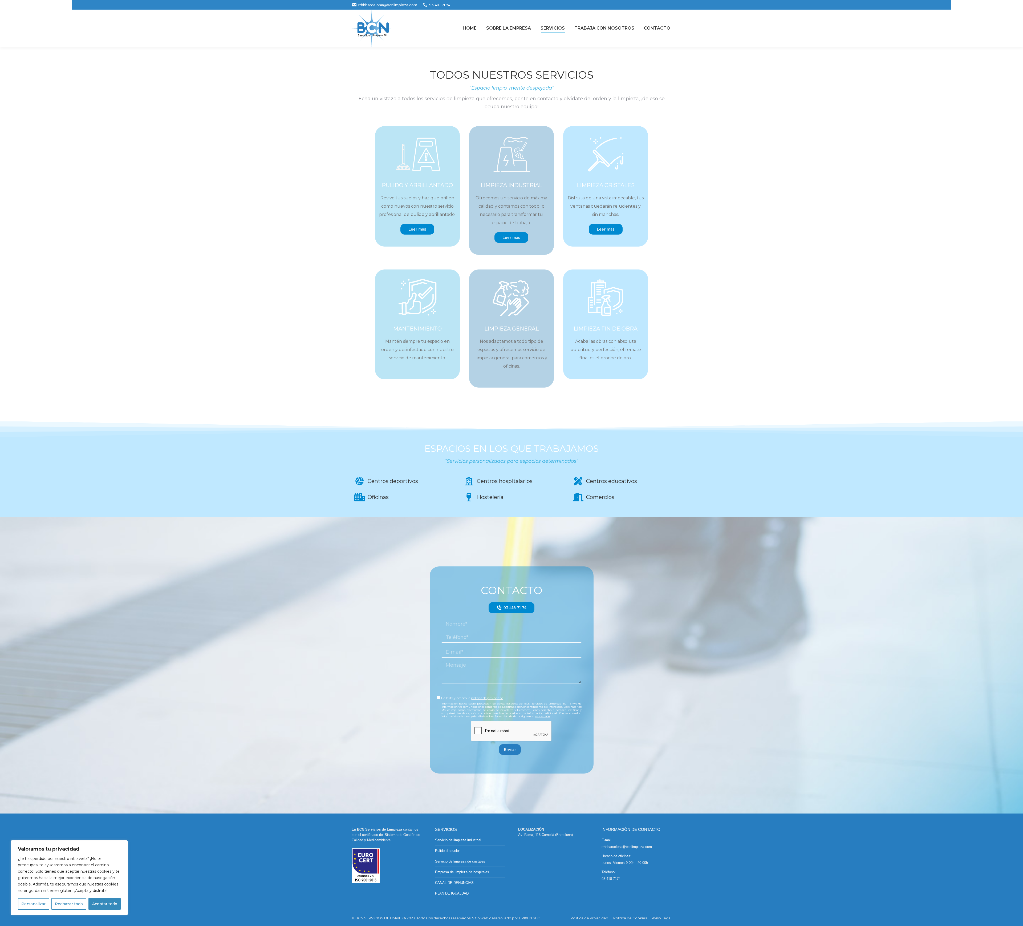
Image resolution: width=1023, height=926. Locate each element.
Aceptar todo (104, 903)
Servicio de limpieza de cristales (460, 861)
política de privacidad (487, 698)
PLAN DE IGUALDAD (452, 893)
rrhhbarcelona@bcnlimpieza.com (387, 5)
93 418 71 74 (439, 5)
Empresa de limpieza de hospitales (462, 872)
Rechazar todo (69, 903)
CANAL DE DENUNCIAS (454, 883)
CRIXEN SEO (530, 918)
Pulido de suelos (448, 851)
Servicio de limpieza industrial (458, 840)
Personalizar (33, 903)
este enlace (542, 716)
